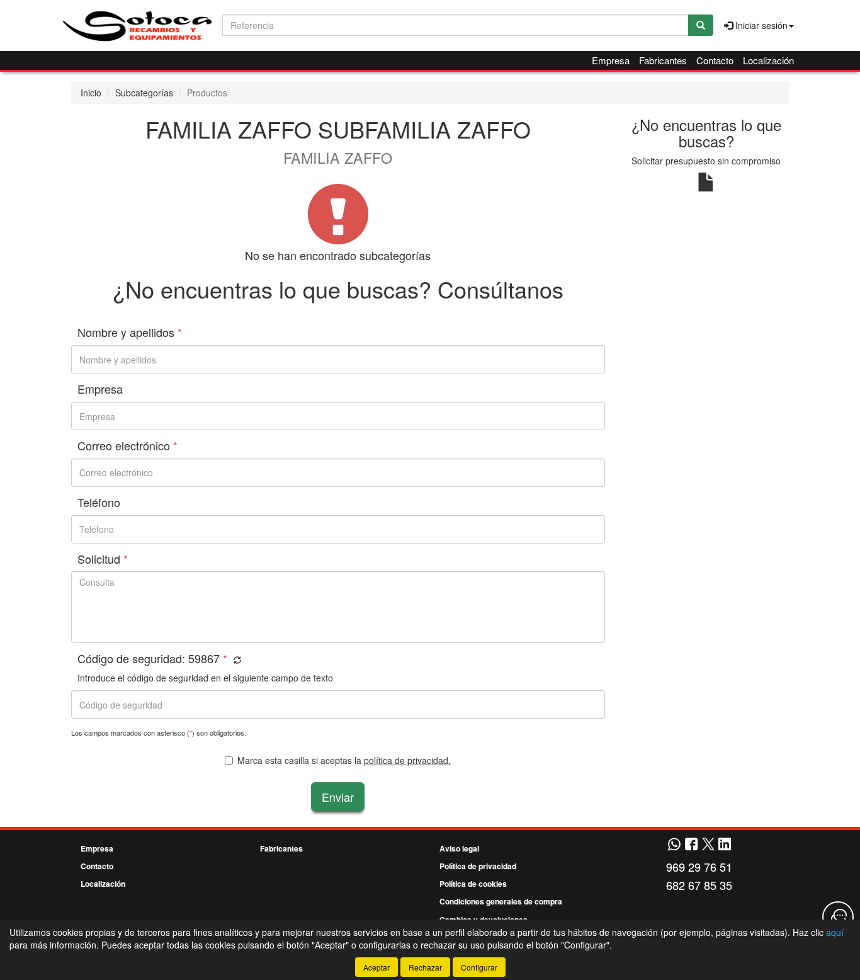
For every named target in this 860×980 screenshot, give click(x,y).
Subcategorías (144, 92)
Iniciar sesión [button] (760, 25)
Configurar (479, 967)
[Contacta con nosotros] (838, 917)
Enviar (338, 797)
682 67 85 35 (699, 885)
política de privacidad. (407, 760)
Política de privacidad (477, 866)
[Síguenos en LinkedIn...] (725, 845)
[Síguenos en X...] (708, 845)
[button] (235, 659)
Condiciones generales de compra (500, 901)
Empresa (611, 60)
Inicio (91, 92)
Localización (768, 60)
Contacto (714, 60)
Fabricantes (663, 60)
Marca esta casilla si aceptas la (344, 760)
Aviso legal (459, 848)
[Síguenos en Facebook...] (691, 845)
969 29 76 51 (699, 866)
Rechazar (425, 967)
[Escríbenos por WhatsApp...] (674, 845)
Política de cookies (473, 883)
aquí (835, 932)
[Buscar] (700, 25)
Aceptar (376, 967)
